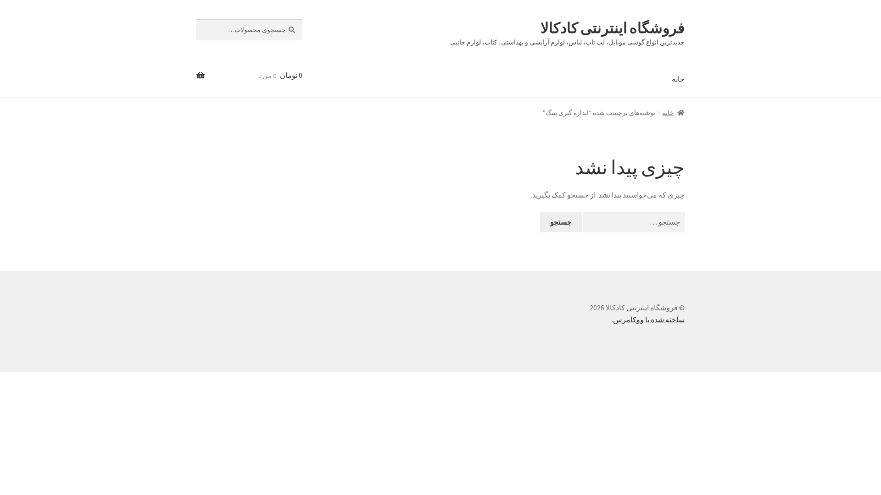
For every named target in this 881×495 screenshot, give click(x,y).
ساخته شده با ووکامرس (649, 319)
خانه (678, 78)
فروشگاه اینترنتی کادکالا (613, 28)
